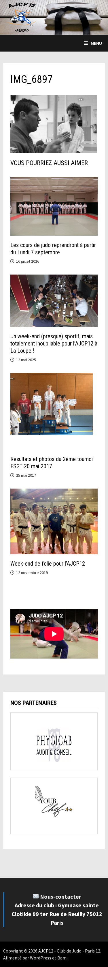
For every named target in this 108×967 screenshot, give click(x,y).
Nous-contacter (60, 896)
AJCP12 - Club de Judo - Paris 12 (69, 951)
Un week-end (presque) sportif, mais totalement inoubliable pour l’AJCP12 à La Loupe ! (53, 343)
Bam (62, 958)
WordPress (40, 958)
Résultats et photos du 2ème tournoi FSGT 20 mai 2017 (51, 463)
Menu (96, 43)
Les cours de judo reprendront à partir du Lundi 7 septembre (53, 249)
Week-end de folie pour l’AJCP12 (47, 563)
